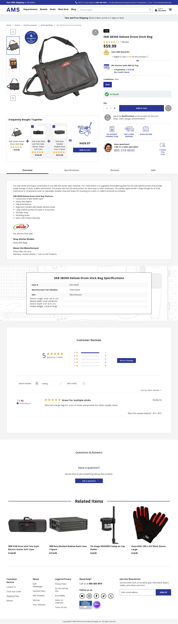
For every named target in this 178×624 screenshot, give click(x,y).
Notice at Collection (59, 601)
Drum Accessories (30, 25)
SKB (106, 31)
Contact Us (11, 587)
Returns (10, 600)
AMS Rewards (38, 595)
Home (9, 25)
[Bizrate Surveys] (88, 606)
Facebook (96, 596)
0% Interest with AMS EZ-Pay (125, 65)
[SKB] (21, 231)
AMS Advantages (38, 585)
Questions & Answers (88, 452)
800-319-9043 (124, 150)
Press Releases (39, 604)
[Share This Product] (95, 32)
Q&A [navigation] (153, 170)
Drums (17, 25)
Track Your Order (14, 591)
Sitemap (36, 600)
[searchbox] (25, 383)
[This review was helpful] (154, 413)
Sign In (162, 10)
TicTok (103, 596)
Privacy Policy (60, 584)
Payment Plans (39, 591)
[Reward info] (147, 57)
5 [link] (116, 42)
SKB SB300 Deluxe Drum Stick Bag (16, 142)
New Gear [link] (63, 9)
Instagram (89, 596)
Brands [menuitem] (43, 9)
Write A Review (126, 360)
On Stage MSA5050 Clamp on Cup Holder (107, 548)
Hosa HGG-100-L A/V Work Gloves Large (148, 548)
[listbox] (137, 85)
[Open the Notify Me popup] (107, 117)
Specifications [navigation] (71, 170)
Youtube (82, 596)
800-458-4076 (95, 583)
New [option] (108, 84)
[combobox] (116, 10)
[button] (170, 9)
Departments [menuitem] (30, 9)
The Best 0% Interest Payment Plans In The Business (128, 2)
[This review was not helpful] (158, 413)
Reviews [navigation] (115, 170)
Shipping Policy (13, 596)
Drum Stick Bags (47, 25)
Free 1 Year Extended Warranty (160, 2)
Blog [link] (73, 9)
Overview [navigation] (27, 170)
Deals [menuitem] (53, 9)
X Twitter (110, 596)
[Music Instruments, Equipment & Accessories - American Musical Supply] (13, 10)
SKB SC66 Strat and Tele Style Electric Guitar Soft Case (38, 145)
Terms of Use (61, 607)
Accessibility (60, 595)
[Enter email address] (140, 592)
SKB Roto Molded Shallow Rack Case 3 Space (59, 145)
